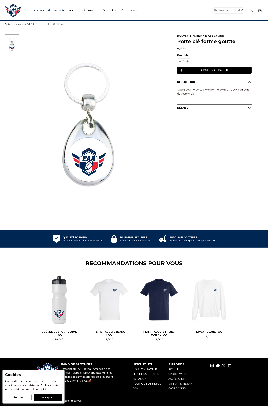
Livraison (140, 378)
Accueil (73, 10)
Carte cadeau (129, 10)
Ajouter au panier (214, 70)
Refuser (18, 397)
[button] (12, 45)
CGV (135, 388)
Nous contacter (145, 369)
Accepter (48, 397)
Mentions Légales (146, 374)
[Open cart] (260, 10)
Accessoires (109, 10)
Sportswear (90, 10)
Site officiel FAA (180, 383)
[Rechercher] (242, 10)
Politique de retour (148, 383)
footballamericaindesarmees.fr (45, 10)
